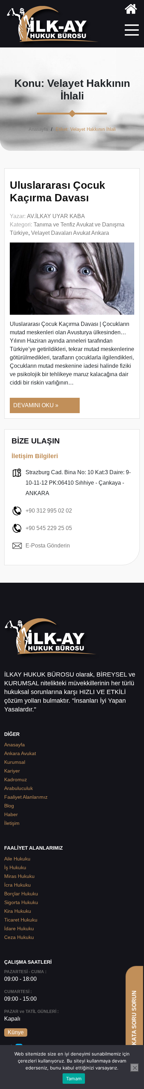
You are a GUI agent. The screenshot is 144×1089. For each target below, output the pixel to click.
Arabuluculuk (18, 788)
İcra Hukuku (17, 885)
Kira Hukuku (17, 911)
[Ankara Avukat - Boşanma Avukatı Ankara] (55, 26)
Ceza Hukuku (19, 937)
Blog (9, 805)
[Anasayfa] (131, 10)
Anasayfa (38, 129)
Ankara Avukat (20, 753)
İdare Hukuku (19, 928)
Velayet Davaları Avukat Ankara (70, 233)
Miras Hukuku (19, 876)
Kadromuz (15, 779)
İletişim (12, 823)
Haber (11, 814)
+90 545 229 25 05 (49, 528)
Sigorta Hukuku (21, 902)
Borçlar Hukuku (21, 893)
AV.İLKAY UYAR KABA (56, 216)
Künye (16, 1032)
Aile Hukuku (17, 858)
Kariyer (12, 771)
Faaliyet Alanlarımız (26, 797)
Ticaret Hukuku (20, 920)
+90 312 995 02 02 (49, 511)
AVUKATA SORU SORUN (134, 1023)
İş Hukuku (15, 867)
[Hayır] (134, 1068)
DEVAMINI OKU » (35, 405)
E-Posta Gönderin (48, 546)
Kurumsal (14, 762)
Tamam (73, 1078)
